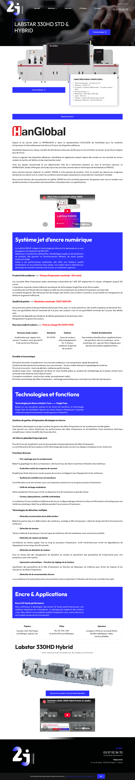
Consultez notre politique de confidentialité (79, 776)
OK (101, 776)
